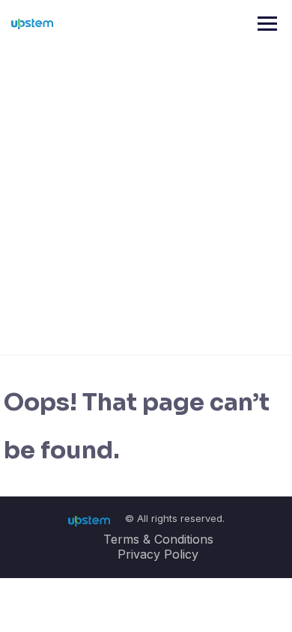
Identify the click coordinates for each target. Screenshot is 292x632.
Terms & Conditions (158, 539)
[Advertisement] (146, 201)
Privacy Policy (158, 554)
